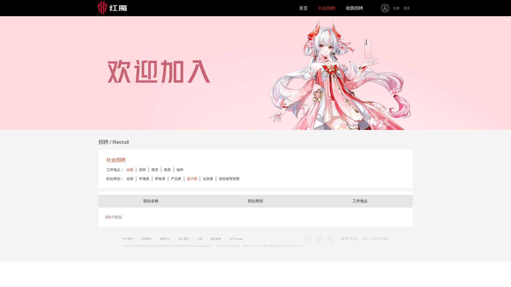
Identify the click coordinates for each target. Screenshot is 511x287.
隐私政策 (216, 238)
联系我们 (146, 238)
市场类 (144, 179)
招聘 (103, 142)
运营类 (208, 179)
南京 (154, 170)
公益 (200, 238)
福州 (179, 170)
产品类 (176, 179)
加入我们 (184, 238)
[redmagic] (121, 8)
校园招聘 (354, 8)
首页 (303, 8)
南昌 (167, 170)
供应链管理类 (229, 179)
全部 (129, 170)
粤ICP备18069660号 (198, 245)
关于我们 (128, 238)
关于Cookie (236, 238)
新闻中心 (165, 238)
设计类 (192, 179)
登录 (406, 8)
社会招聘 (326, 8)
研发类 (160, 179)
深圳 (142, 170)
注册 (396, 8)
